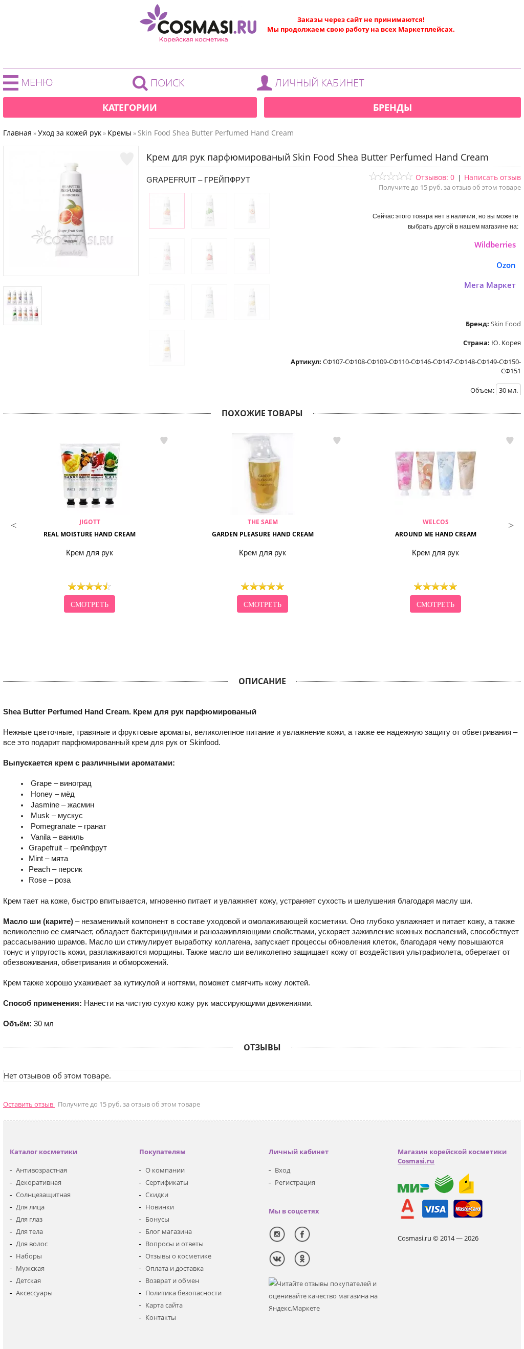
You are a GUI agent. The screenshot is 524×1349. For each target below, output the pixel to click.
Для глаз (29, 1219)
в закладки (164, 440)
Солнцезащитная (43, 1194)
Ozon (506, 265)
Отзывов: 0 (435, 177)
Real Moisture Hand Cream (89, 528)
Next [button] (510, 524)
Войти (313, 85)
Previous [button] (13, 524)
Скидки (156, 1194)
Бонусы (157, 1219)
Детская (28, 1280)
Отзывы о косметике (178, 1256)
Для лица (30, 1206)
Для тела (29, 1231)
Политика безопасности (183, 1292)
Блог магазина (168, 1231)
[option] (89, 524)
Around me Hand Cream (435, 528)
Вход (282, 1170)
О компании (165, 1170)
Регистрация (295, 1182)
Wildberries (495, 244)
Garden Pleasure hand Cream (263, 528)
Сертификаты (166, 1182)
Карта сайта (164, 1305)
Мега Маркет (490, 285)
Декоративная (38, 1182)
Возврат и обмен (172, 1280)
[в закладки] (127, 159)
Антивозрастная (41, 1170)
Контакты (160, 1317)
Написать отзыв (492, 177)
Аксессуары (34, 1292)
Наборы (29, 1256)
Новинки (159, 1206)
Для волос (32, 1243)
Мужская (30, 1268)
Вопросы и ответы (174, 1243)
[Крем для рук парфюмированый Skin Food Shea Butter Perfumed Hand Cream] (71, 265)
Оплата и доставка (174, 1268)
